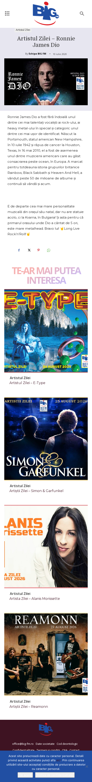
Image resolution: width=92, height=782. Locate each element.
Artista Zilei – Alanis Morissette (34, 599)
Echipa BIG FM (37, 53)
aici (58, 760)
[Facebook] (19, 250)
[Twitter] (28, 250)
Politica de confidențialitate (55, 775)
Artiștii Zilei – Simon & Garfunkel (36, 491)
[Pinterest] (38, 250)
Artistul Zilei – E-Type (27, 383)
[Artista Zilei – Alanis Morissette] (46, 546)
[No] (87, 766)
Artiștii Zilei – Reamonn (28, 707)
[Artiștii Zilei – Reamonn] (46, 654)
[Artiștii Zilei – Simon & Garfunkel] (46, 438)
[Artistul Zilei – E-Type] (46, 331)
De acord (25, 775)
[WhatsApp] (48, 250)
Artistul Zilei (23, 30)
